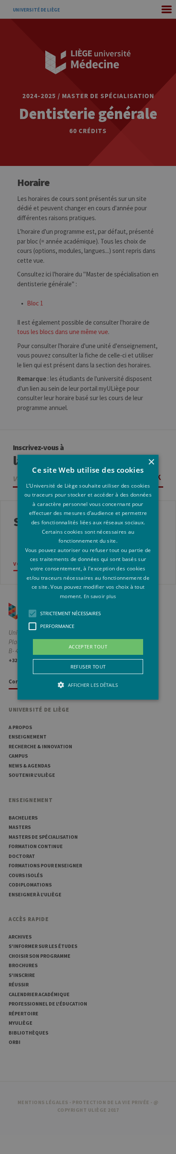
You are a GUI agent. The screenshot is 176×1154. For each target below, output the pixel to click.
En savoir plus (100, 596)
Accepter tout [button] (88, 646)
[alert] (88, 577)
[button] (88, 576)
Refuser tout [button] (88, 666)
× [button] (151, 462)
